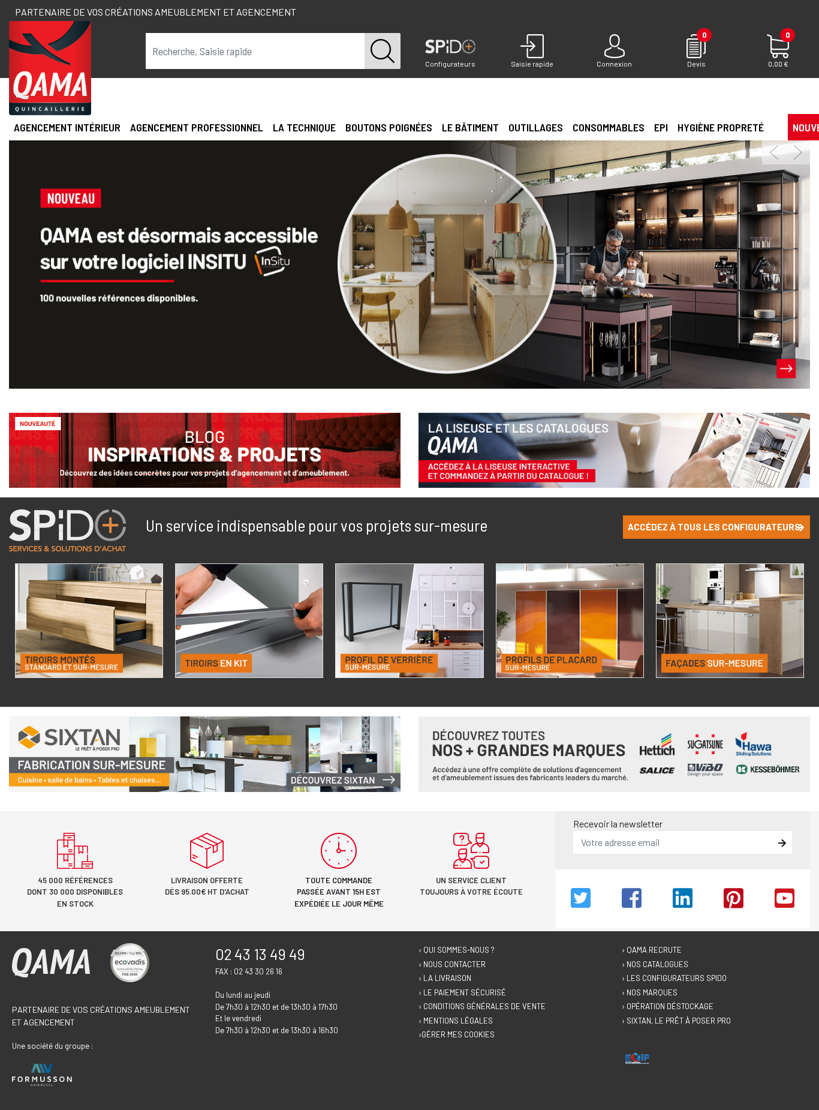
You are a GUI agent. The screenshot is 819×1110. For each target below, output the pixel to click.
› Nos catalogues (655, 964)
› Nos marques (650, 992)
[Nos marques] (614, 752)
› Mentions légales (455, 1020)
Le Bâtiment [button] (470, 127)
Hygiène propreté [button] (721, 127)
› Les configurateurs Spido (674, 978)
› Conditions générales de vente (482, 1006)
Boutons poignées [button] (388, 127)
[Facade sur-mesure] (730, 620)
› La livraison (444, 978)
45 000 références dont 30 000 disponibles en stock (75, 891)
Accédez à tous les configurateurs (714, 526)
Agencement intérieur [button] (67, 127)
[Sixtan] (205, 752)
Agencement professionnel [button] (196, 127)
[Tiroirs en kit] (249, 620)
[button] (773, 126)
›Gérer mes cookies (456, 1034)
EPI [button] (661, 127)
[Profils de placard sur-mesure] (570, 620)
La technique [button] (304, 127)
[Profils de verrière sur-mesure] (409, 620)
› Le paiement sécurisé (462, 992)
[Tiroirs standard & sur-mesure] (89, 620)
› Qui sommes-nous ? (456, 950)
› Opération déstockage (667, 1006)
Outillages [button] (535, 127)
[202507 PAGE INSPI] (205, 449)
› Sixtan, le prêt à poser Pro (676, 1020)
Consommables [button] (609, 127)
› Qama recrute (652, 950)
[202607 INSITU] (409, 263)
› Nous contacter (452, 964)
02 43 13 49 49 (260, 954)
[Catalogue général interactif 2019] (614, 449)
